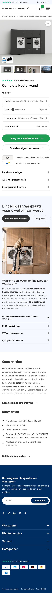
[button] (26, 101)
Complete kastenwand (36, 16)
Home (4, 16)
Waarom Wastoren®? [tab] (16, 218)
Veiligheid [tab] (40, 218)
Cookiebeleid (41, 589)
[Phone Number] (38, 2)
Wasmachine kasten (17, 16)
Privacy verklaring (27, 589)
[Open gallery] (48, 23)
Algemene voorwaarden (10, 589)
